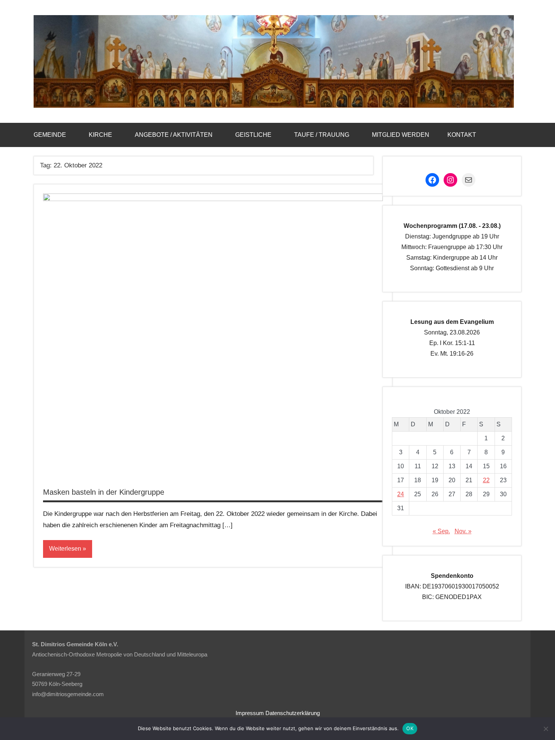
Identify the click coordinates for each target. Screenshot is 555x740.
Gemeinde (50, 135)
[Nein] (545, 728)
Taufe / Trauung (321, 135)
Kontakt (461, 135)
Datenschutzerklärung (292, 713)
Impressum (250, 713)
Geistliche (253, 135)
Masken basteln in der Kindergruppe (103, 492)
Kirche (100, 135)
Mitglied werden (400, 135)
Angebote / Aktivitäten (174, 135)
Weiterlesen (65, 548)
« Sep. (441, 531)
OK (409, 728)
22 (486, 480)
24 (400, 494)
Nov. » (463, 531)
